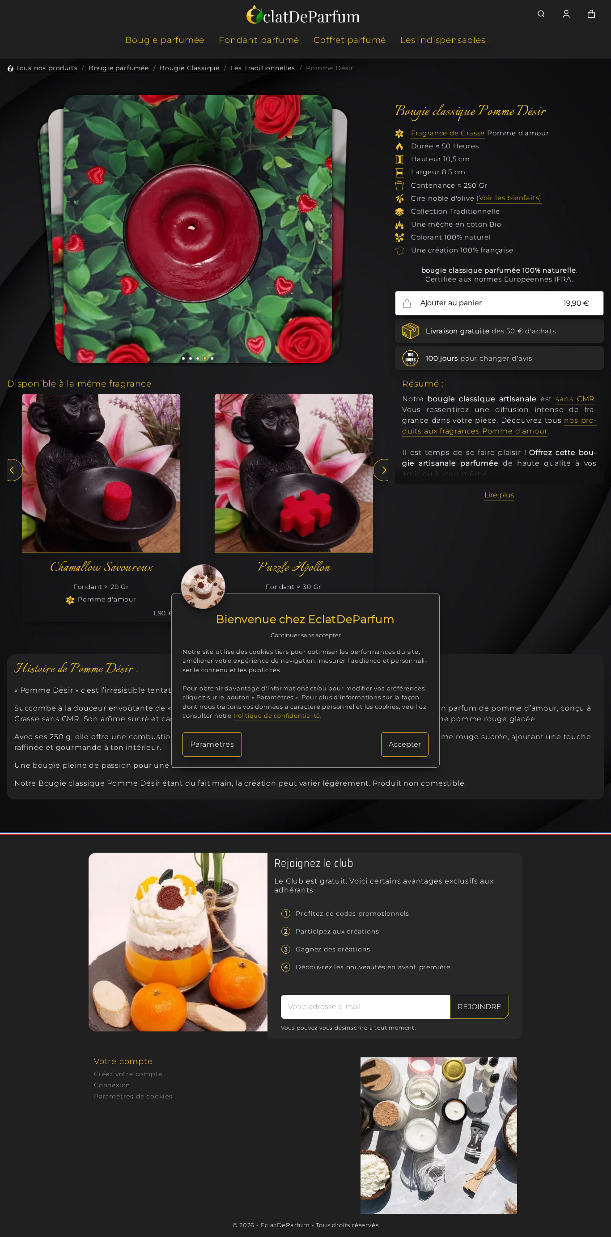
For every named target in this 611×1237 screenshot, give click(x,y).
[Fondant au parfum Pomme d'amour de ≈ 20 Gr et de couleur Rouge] (101, 473)
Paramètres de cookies (133, 1096)
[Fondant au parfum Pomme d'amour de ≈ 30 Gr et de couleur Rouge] (293, 473)
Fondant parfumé (259, 39)
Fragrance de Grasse (448, 133)
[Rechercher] (541, 13)
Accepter (405, 744)
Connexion (112, 1085)
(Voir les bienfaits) (509, 198)
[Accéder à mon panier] (591, 13)
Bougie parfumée (164, 39)
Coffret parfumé (350, 39)
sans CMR (575, 399)
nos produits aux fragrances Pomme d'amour (499, 425)
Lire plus (499, 495)
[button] (183, 358)
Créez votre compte (128, 1074)
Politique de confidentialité (276, 715)
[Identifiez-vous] (566, 13)
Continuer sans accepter (306, 635)
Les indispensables (442, 39)
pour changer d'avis (479, 358)
